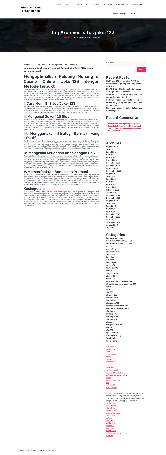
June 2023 (111, 228)
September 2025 (113, 171)
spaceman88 (112, 333)
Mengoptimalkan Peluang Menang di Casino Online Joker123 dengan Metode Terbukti (58, 70)
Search (110, 62)
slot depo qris (111, 430)
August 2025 (112, 174)
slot (107, 382)
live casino (111, 260)
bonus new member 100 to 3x (119, 241)
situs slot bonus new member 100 (121, 284)
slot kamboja (111, 423)
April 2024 (110, 211)
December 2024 (113, 195)
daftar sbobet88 (112, 406)
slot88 (108, 377)
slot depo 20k (112, 317)
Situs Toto (111, 287)
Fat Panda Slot (113, 252)
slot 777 (109, 292)
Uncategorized (56, 65)
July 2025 (110, 176)
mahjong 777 (111, 359)
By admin (41, 65)
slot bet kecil (112, 298)
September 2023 (113, 222)
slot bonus (111, 300)
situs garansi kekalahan (114, 373)
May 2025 (110, 182)
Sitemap (96, 5)
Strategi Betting (113, 335)
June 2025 (111, 179)
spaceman (110, 428)
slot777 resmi (111, 411)
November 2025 (113, 166)
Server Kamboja (119, 14)
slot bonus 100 (112, 303)
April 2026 (110, 157)
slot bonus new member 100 (118, 308)
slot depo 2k (110, 362)
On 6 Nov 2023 (29, 65)
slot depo (110, 311)
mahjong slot (112, 262)
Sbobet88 (108, 5)
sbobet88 (110, 276)
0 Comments (72, 65)
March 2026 (111, 160)
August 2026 (112, 147)
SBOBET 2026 (112, 273)
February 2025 (112, 190)
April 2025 (110, 184)
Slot (87, 5)
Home (58, 5)
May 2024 (110, 209)
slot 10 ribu (110, 421)
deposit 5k (111, 249)
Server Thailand (136, 14)
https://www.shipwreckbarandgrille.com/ (57, 192)
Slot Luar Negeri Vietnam (53, 120)
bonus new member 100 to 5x (119, 243)
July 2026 (110, 149)
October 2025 (112, 168)
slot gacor (110, 322)
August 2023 (112, 225)
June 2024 (111, 206)
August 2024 (112, 201)
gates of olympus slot (114, 413)
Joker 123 (110, 254)
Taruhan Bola (112, 338)
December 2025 (113, 163)
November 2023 (113, 217)
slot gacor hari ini (114, 325)
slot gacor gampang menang (116, 375)
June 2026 (111, 152)
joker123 (109, 352)
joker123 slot (111, 408)
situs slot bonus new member (119, 281)
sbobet (109, 271)
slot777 (109, 330)
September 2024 (113, 198)
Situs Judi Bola (122, 5)
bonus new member (115, 238)
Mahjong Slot (137, 5)
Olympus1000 (112, 268)
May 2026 (110, 155)
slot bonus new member (117, 306)
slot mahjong (59, 90)
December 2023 (113, 214)
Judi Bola (78, 5)
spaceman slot (111, 387)
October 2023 (112, 220)
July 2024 (110, 203)
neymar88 (110, 265)
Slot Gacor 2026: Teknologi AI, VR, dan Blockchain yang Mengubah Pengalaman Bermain (124, 83)
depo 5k (109, 357)
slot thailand (110, 416)
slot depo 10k (112, 314)
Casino (67, 5)
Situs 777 (110, 279)
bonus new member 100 (115, 380)
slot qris (109, 327)
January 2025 (112, 193)
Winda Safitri (113, 124)
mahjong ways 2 (112, 370)
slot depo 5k (111, 319)
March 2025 (111, 187)
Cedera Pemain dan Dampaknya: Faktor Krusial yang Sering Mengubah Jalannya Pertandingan (124, 102)
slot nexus (110, 425)
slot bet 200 (111, 295)
